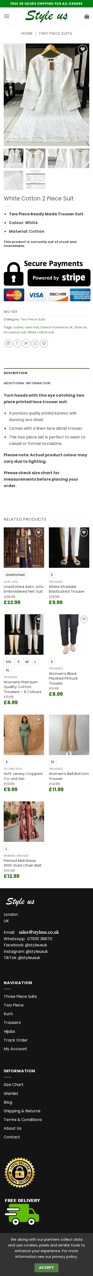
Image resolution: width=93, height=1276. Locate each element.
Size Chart (14, 1084)
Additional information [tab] (27, 383)
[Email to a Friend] (35, 343)
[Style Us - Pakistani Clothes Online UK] (46, 16)
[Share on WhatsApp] (8, 343)
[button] (7, 16)
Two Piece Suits (55, 33)
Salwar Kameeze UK (56, 327)
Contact (12, 1137)
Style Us (80, 327)
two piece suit (15, 332)
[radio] (15, 575)
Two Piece (14, 1005)
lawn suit (32, 327)
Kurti (8, 1014)
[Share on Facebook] (17, 343)
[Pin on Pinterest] (44, 343)
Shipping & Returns (22, 1111)
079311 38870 (39, 939)
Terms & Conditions (23, 1119)
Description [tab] (15, 373)
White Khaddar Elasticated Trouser (67, 589)
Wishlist (11, 1093)
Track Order (16, 1040)
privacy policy (64, 1256)
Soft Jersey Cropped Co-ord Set (23, 776)
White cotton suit (41, 332)
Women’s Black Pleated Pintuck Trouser (63, 678)
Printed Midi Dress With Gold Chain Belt (23, 863)
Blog (8, 1102)
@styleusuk (36, 945)
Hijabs (9, 1031)
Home (27, 33)
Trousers (12, 1022)
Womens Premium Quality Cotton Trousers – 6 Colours (22, 687)
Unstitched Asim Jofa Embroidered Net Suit (23, 589)
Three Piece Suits (20, 996)
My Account (15, 1049)
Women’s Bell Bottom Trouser (69, 776)
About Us (12, 1128)
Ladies (18, 327)
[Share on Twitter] (26, 343)
